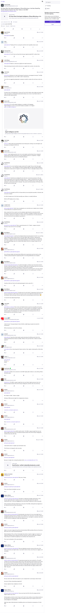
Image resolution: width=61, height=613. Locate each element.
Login (52, 24)
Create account (53, 21)
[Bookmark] (31, 29)
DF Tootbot (15, 21)
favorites (13, 26)
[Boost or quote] (13, 29)
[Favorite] (22, 29)
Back (4, 1)
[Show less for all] (42, 1)
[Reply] (4, 29)
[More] (39, 29)
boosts (3, 26)
